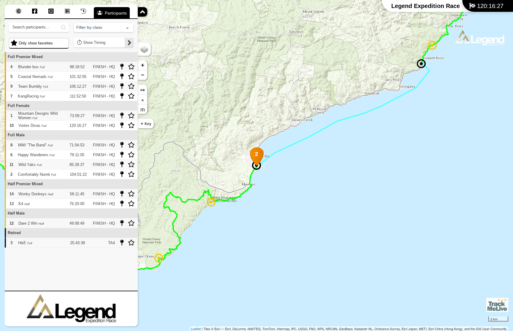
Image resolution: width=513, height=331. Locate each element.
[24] (158, 258)
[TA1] (421, 63)
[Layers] (144, 49)
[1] (432, 45)
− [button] (142, 75)
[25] (211, 202)
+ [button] (142, 65)
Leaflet (196, 328)
